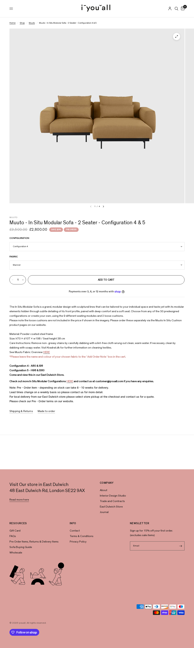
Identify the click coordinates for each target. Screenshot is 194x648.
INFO (73, 523)
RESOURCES (18, 523)
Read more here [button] (19, 499)
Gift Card (14, 530)
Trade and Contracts (112, 501)
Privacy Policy (78, 541)
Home (12, 23)
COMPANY (107, 483)
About (103, 490)
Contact (75, 530)
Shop (22, 23)
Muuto (32, 23)
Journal (104, 512)
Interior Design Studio (113, 495)
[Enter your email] (181, 545)
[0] (182, 8)
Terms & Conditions (81, 536)
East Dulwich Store (111, 506)
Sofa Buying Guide (20, 547)
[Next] (103, 206)
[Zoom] (176, 36)
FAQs (12, 536)
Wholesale (15, 552)
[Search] (176, 8)
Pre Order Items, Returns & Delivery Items (34, 541)
